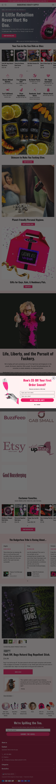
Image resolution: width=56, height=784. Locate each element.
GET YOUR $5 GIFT (37, 400)
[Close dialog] (53, 378)
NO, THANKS (37, 404)
